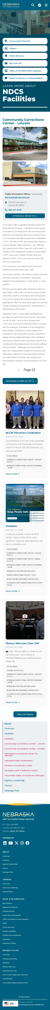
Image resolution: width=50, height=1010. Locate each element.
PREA (5, 923)
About (8, 723)
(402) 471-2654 (17, 831)
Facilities (9, 733)
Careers (7, 879)
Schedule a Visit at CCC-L (25, 216)
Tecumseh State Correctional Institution (24, 775)
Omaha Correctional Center (18, 765)
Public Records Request (12, 915)
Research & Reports (10, 907)
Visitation (9, 738)
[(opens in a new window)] (5, 844)
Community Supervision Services (15, 975)
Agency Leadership (15, 780)
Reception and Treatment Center (21, 770)
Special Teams (8, 892)
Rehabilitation (11, 950)
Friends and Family (10, 959)
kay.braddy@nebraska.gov (17, 197)
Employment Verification (12, 935)
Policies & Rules (8, 911)
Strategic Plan (12, 790)
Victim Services (16, 56)
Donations (6, 939)
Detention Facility (9, 943)
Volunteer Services (10, 971)
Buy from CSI (15, 63)
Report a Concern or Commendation (26, 78)
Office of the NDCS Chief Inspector (25, 71)
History (8, 785)
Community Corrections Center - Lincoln (25, 743)
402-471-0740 (14, 210)
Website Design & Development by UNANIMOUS (25, 1005)
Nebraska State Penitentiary (18, 760)
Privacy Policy (24, 997)
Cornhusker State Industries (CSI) (15, 983)
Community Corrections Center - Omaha (25, 748)
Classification (8, 979)
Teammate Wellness (10, 888)
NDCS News (7, 903)
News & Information (13, 899)
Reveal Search (32, 5)
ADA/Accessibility (9, 931)
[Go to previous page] (18, 370)
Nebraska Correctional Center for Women (21, 754)
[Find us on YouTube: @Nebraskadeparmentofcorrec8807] (10, 844)
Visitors (12, 48)
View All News (25, 714)
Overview (9, 728)
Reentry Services (9, 967)
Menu (46, 5)
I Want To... (40, 5)
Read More (11, 474)
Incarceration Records (19, 41)
